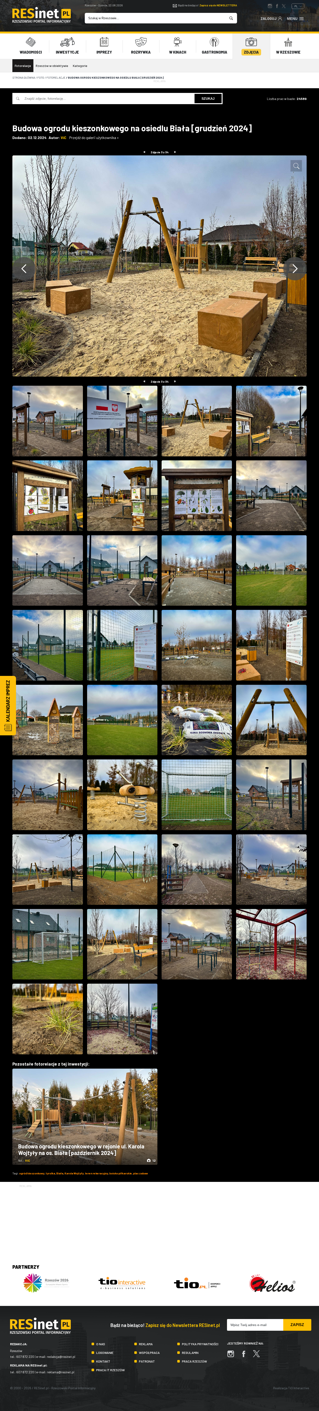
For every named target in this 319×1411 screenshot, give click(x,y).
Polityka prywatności (200, 1344)
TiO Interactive (298, 1388)
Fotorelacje (23, 66)
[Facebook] (246, 1356)
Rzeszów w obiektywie (52, 66)
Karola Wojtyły (74, 1173)
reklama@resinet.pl (60, 1372)
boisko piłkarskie (120, 1173)
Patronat (147, 1361)
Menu (292, 19)
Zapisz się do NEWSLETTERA (218, 5)
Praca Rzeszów (194, 1361)
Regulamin (190, 1353)
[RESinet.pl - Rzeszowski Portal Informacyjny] (41, 21)
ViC (63, 137)
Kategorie (80, 66)
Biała (59, 1173)
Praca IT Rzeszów (110, 1370)
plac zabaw (140, 1173)
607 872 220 (25, 1357)
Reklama (146, 1344)
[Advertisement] (159, 1221)
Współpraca (149, 1353)
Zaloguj (268, 18)
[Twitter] (259, 1356)
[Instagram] (233, 1356)
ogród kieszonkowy (31, 1173)
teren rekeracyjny (96, 1173)
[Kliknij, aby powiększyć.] (296, 166)
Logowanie (104, 1353)
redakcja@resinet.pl (61, 1357)
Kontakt (103, 1361)
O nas (100, 1344)
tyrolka (50, 1173)
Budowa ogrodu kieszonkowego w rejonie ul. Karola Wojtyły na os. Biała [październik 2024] (81, 1149)
